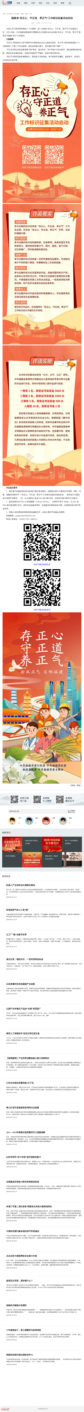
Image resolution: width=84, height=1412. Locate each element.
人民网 (38, 23)
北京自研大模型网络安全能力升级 (21, 1256)
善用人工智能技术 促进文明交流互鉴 (23, 1033)
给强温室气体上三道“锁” (17, 910)
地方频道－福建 (19, 14)
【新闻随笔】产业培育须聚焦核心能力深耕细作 (27, 1058)
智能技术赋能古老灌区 (16, 1305)
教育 (62, 3)
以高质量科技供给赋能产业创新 (20, 984)
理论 (40, 3)
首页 (4, 14)
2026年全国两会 (10, 856)
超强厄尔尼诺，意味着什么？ (19, 1280)
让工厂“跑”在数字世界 (16, 934)
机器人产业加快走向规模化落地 (20, 885)
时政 (18, 3)
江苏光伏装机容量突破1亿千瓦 (20, 1083)
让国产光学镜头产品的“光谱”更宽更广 (23, 1009)
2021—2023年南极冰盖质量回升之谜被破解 (25, 1132)
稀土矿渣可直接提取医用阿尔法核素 (22, 1107)
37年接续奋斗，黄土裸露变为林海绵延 (23, 1330)
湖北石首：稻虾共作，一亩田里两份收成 (24, 959)
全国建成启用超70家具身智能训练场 (22, 1182)
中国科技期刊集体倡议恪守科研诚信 (22, 1231)
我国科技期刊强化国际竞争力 (19, 1355)
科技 (55, 3)
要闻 (26, 14)
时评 (33, 3)
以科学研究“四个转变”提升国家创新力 (23, 1157)
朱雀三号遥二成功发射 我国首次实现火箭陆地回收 (29, 1206)
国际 (25, 3)
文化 (47, 3)
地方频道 (9, 14)
